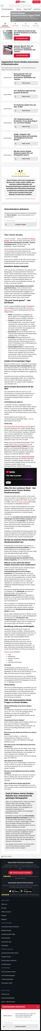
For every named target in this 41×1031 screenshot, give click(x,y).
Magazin (4, 919)
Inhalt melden (7, 856)
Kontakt (3, 915)
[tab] (5, 24)
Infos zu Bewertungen (8, 1001)
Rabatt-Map (27, 9)
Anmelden (36, 2)
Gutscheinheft (5, 938)
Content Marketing (7, 979)
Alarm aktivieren (20, 224)
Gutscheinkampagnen (8, 975)
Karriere (3, 908)
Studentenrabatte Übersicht (10, 926)
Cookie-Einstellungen (7, 998)
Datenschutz (5, 994)
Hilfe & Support (6, 912)
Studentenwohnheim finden (9, 953)
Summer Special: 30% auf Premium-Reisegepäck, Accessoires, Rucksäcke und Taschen (24, 48)
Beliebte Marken (6, 930)
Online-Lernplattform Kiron (21, 444)
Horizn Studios (8, 652)
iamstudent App (6, 942)
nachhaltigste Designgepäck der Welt (18, 426)
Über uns (4, 904)
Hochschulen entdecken (8, 960)
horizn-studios (23, 502)
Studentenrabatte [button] (7, 9)
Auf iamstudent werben (8, 971)
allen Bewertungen (30, 198)
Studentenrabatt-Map (8, 934)
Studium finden (6, 956)
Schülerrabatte (6, 964)
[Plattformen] (27, 2)
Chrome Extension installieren (21, 872)
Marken (19, 9)
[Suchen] (2, 6)
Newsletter (4, 945)
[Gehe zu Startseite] (20, 2)
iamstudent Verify (6, 983)
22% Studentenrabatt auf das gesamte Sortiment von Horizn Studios (25, 32)
